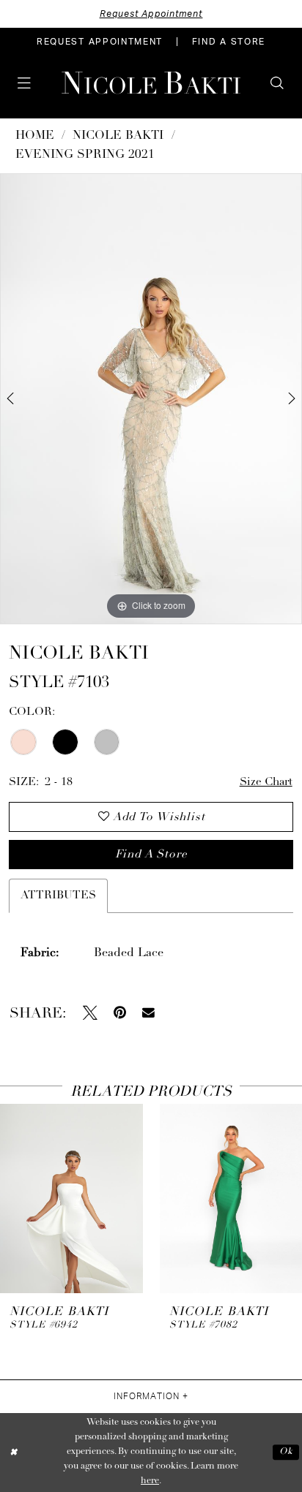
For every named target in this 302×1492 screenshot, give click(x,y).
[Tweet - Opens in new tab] (90, 1013)
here (150, 1481)
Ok (285, 1451)
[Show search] (277, 83)
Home (34, 136)
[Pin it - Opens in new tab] (120, 1013)
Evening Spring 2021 (85, 155)
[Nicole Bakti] (151, 83)
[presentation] (71, 1198)
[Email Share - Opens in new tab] (148, 1013)
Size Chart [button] (266, 782)
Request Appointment (151, 14)
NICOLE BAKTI (118, 136)
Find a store (151, 854)
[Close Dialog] (13, 1453)
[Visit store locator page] (50, 83)
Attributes (58, 895)
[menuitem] (99, 42)
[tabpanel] (151, 399)
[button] (24, 83)
